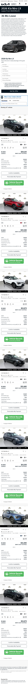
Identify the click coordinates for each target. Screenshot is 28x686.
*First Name (4, 64)
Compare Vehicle (8, 188)
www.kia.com (5, 683)
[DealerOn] (4, 679)
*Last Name (4, 69)
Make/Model (4, 100)
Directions (11, 1)
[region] (14, 163)
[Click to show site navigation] (26, 4)
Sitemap (13, 680)
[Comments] (24, 148)
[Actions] (25, 138)
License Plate (16, 100)
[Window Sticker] (26, 148)
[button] (4, 1)
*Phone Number (5, 78)
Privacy (16, 680)
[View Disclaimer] (13, 147)
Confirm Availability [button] (14, 173)
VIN (10, 100)
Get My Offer (14, 91)
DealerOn (10, 680)
